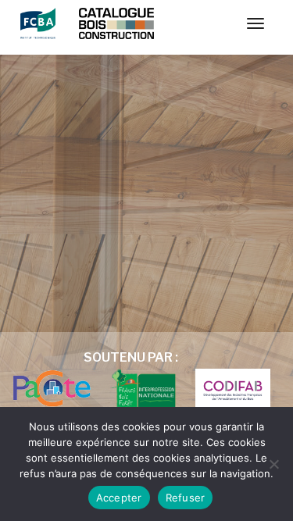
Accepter (119, 497)
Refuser (185, 497)
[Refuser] (273, 464)
